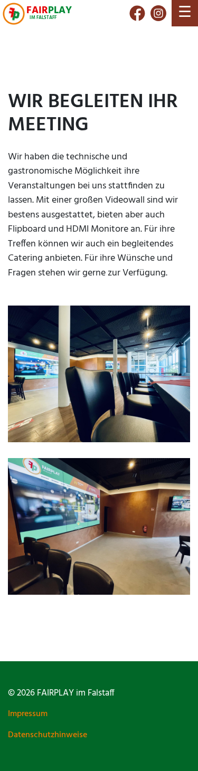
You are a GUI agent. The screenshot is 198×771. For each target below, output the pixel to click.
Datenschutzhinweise (47, 735)
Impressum (28, 714)
